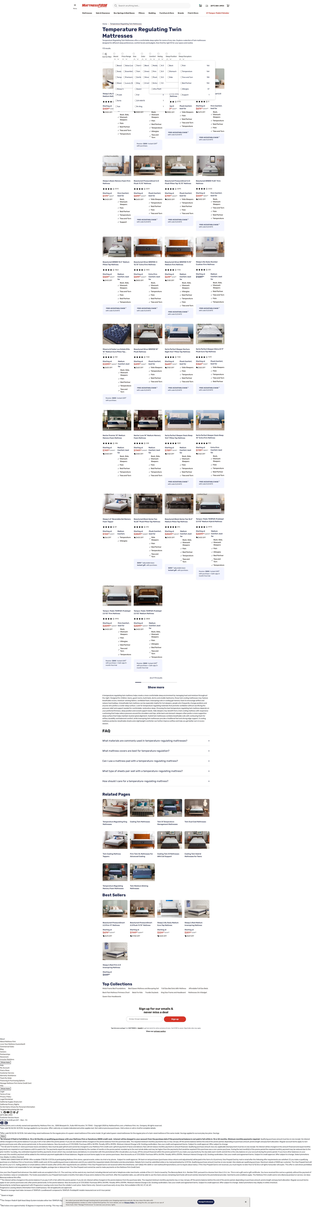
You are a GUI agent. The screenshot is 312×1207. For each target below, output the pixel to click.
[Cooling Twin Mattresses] (142, 808)
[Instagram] (11, 1112)
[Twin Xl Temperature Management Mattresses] (169, 808)
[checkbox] (116, 65)
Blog (2, 1049)
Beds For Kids (137, 992)
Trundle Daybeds (151, 992)
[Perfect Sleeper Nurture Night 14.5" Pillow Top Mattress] (179, 334)
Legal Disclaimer (6, 1099)
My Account (4, 1068)
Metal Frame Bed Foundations (114, 988)
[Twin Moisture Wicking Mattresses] (142, 872)
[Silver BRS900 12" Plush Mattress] (148, 334)
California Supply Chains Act (11, 1102)
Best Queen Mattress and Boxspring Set (143, 988)
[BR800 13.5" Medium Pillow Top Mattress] (117, 247)
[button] (103, 53)
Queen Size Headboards (111, 996)
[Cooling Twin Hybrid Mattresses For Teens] (197, 840)
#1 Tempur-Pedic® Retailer (217, 13)
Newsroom (4, 1057)
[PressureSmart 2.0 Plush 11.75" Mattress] (142, 909)
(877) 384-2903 (6, 1115)
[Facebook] (4, 1112)
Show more (5, 1062)
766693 (140, 1028)
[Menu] (75, 5)
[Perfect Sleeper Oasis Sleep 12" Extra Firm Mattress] (210, 420)
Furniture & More (167, 13)
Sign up (175, 1019)
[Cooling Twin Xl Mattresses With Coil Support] (169, 840)
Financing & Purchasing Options (12, 1081)
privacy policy (160, 1031)
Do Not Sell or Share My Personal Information (17, 1107)
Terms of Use (5, 1094)
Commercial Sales (7, 1047)
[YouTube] (8, 1112)
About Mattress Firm (8, 1042)
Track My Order (6, 1078)
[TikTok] (17, 1112)
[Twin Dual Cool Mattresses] (197, 808)
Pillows (142, 13)
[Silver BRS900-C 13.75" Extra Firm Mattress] (148, 247)
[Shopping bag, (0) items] (227, 6)
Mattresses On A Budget (197, 992)
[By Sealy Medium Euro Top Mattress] (169, 909)
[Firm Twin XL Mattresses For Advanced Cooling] (142, 840)
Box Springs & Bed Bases (124, 13)
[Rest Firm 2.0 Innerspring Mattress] (115, 951)
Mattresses (87, 13)
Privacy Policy (5, 1097)
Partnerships (5, 1054)
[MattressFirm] (95, 6)
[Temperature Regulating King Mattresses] (115, 808)
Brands (181, 13)
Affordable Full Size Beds (198, 988)
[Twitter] (1, 1112)
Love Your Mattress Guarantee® (12, 1044)
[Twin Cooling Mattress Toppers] (115, 840)
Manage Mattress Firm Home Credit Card (15, 1083)
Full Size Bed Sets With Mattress (173, 988)
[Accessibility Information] (4, 1123)
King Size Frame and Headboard (173, 992)
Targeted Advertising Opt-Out (11, 1109)
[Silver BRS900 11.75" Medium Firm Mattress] (179, 247)
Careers (3, 1052)
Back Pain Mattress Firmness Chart (116, 992)
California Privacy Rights (9, 1104)
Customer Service (7, 1073)
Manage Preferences (206, 1202)
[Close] (245, 1202)
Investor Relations (7, 1059)
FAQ (1, 1086)
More (3, 1136)
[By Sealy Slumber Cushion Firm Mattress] (210, 246)
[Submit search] (115, 5)
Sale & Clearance (103, 13)
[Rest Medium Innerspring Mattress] (197, 909)
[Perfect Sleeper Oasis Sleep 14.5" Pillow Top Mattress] (179, 420)
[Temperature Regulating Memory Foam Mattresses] (115, 872)
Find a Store (4, 1070)
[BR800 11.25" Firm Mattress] (210, 165)
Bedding (152, 13)
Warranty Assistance (8, 1075)
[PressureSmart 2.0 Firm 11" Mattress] (115, 909)
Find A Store (193, 13)
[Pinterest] (14, 1112)
